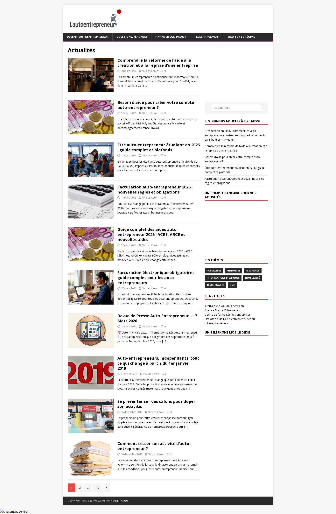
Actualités (214, 270)
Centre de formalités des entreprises (228, 314)
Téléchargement (207, 37)
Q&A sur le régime (241, 37)
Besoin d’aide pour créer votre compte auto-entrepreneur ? (155, 105)
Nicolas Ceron (150, 71)
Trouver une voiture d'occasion (224, 306)
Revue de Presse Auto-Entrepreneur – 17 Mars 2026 (157, 318)
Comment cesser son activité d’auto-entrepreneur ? (154, 446)
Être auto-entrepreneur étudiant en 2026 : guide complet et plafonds (158, 147)
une (232, 285)
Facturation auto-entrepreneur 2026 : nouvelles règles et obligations (154, 189)
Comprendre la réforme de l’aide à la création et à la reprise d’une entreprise (157, 63)
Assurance (253, 270)
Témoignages (215, 285)
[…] (147, 85)
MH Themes (121, 501)
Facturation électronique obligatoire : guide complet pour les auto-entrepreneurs (155, 277)
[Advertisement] (234, 71)
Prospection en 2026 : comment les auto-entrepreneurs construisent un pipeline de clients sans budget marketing (235, 135)
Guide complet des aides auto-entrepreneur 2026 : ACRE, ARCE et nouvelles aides (151, 234)
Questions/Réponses (131, 37)
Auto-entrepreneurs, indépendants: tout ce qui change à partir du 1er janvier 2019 (158, 363)
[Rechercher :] (236, 108)
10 (97, 487)
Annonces (233, 270)
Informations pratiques (223, 277)
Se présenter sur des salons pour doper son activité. (156, 404)
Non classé (252, 277)
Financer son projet (170, 37)
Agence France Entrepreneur (223, 310)
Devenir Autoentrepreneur (87, 37)
